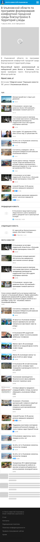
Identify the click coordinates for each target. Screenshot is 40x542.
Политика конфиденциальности (13, 528)
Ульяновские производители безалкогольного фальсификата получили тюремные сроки (24, 379)
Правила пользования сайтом (13, 531)
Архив (4, 534)
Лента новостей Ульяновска (12, 538)
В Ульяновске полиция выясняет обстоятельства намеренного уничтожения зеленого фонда (24, 258)
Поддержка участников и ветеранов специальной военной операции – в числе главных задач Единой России (25, 427)
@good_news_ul (7, 78)
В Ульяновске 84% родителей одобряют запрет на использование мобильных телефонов (25, 335)
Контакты (5, 521)
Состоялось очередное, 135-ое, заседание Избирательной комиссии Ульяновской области (25, 151)
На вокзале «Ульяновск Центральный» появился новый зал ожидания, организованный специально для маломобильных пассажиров (25, 405)
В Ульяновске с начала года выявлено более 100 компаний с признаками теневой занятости (24, 108)
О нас (4, 517)
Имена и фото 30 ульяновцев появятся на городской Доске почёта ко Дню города (25, 346)
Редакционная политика (11, 524)
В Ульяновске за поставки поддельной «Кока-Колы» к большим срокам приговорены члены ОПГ (25, 177)
